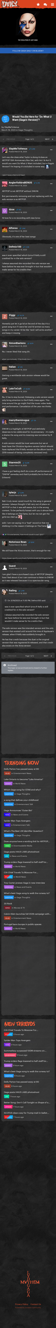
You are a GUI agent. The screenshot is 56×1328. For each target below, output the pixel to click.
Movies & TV (19, 907)
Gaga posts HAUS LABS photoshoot (21, 851)
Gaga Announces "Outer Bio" (18, 810)
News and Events (20, 814)
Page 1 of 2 (30, 139)
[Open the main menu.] (52, 4)
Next (47, 139)
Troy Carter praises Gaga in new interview (24, 882)
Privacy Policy (21, 1303)
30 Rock (8, 903)
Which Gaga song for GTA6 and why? (22, 789)
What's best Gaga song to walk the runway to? (27, 892)
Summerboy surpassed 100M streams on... (25, 1050)
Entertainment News (22, 773)
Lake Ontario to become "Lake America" (23, 779)
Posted (18, 151)
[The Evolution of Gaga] (28, 28)
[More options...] (51, 149)
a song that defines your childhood (21, 799)
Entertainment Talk (25, 804)
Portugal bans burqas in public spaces (22, 924)
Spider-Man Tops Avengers (17, 820)
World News (20, 783)
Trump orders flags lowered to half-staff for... (26, 861)
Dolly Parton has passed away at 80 (21, 768)
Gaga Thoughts (25, 129)
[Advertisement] (28, 82)
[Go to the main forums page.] (45, 4)
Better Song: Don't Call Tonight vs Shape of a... (27, 1102)
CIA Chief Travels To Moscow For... (21, 872)
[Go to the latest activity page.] (38, 4)
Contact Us (35, 1303)
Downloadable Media (23, 845)
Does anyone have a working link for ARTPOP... (27, 841)
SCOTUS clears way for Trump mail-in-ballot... (26, 1112)
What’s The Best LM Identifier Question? (23, 830)
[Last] (52, 139)
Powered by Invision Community (28, 1307)
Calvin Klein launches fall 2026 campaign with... (27, 913)
